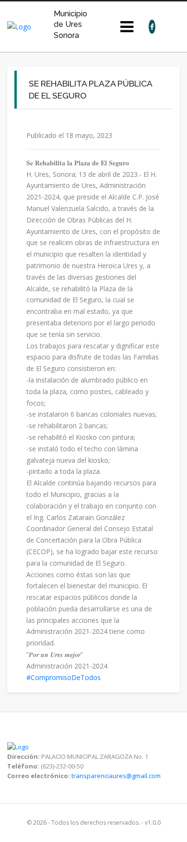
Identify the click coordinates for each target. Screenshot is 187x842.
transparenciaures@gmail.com (116, 775)
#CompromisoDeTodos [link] (63, 677)
